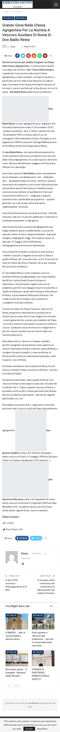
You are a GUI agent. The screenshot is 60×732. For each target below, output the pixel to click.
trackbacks (34, 703)
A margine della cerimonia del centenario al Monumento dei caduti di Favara (46, 587)
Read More (42, 729)
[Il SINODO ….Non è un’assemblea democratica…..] (17, 622)
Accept (29, 728)
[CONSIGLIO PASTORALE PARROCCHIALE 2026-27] (43, 658)
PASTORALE (21, 18)
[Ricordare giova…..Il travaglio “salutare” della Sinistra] (17, 658)
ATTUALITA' (8, 18)
